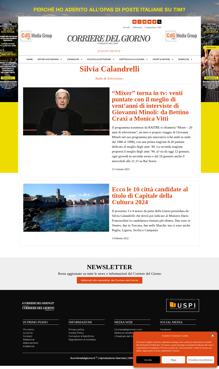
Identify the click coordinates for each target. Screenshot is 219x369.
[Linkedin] (144, 22)
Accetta (148, 360)
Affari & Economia (48, 59)
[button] (212, 335)
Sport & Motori (161, 59)
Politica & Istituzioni (99, 59)
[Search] (159, 22)
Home (29, 59)
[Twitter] (154, 22)
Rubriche (183, 59)
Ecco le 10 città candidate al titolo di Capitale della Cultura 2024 (150, 196)
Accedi (126, 27)
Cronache (73, 59)
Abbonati (137, 27)
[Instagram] (139, 22)
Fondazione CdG (153, 27)
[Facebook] (134, 22)
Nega (173, 360)
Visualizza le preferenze (200, 360)
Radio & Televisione (108, 78)
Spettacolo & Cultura (131, 59)
